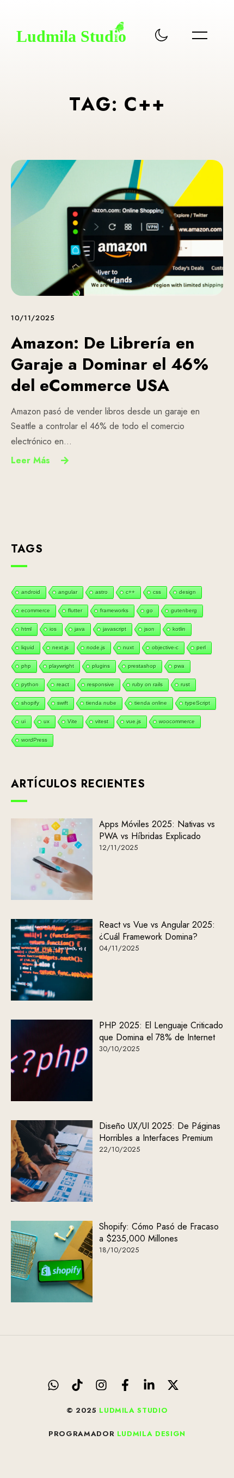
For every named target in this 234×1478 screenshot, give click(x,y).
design (187, 592)
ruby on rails (147, 684)
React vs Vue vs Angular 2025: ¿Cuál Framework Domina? (157, 930)
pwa (179, 666)
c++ (130, 592)
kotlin (179, 629)
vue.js (133, 721)
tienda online (150, 703)
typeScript (197, 703)
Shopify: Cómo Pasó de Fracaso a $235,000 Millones (159, 1232)
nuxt (128, 647)
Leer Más (30, 460)
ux (47, 721)
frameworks (114, 610)
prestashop (142, 666)
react (63, 684)
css (157, 592)
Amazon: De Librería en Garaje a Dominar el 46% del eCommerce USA (109, 364)
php (26, 666)
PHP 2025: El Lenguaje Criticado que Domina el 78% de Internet (161, 1031)
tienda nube (101, 703)
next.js (60, 647)
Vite (72, 721)
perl (201, 647)
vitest (101, 721)
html (26, 629)
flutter (75, 610)
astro (101, 592)
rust (185, 684)
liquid (27, 647)
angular (67, 592)
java (80, 629)
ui (23, 721)
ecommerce (35, 610)
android (30, 592)
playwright (61, 666)
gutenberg (184, 610)
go (149, 610)
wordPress (34, 740)
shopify (30, 703)
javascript (114, 629)
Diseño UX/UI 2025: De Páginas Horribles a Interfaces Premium (159, 1132)
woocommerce (177, 721)
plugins (101, 666)
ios (53, 629)
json (149, 629)
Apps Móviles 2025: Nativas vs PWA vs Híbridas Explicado (157, 830)
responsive (100, 684)
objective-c (165, 647)
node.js (96, 647)
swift (62, 703)
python (30, 684)
